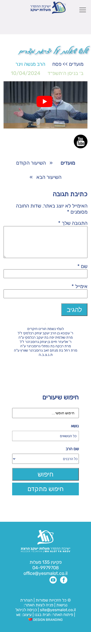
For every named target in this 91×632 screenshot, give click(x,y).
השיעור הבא (48, 177)
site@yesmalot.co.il (58, 609)
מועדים (76, 64)
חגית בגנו (42, 614)
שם (82, 266)
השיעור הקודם (31, 163)
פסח (56, 64)
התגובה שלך (72, 223)
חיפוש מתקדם (46, 489)
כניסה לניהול (26, 609)
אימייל (79, 286)
